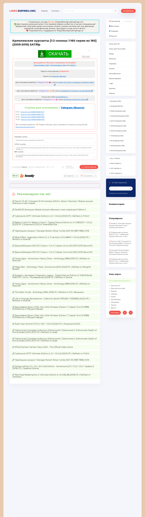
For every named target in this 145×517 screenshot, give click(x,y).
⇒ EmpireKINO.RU (116, 106)
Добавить (70, 167)
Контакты (55, 11)
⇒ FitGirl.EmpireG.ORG (117, 111)
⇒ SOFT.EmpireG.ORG (117, 121)
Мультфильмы (115, 73)
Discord (113, 36)
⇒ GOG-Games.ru (115, 173)
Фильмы (112, 59)
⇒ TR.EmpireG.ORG (116, 136)
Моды (111, 54)
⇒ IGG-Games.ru (115, 168)
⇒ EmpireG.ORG (115, 101)
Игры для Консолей (117, 49)
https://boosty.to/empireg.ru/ (69, 22)
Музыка (112, 88)
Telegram (114, 31)
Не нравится (90, 176)
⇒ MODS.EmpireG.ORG (117, 126)
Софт (111, 83)
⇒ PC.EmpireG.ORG (116, 141)
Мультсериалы (115, 78)
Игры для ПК (114, 44)
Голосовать (115, 313)
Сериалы (24, 167)
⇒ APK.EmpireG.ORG (117, 146)
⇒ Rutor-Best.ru (115, 163)
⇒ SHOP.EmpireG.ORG (117, 151)
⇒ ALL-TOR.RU (114, 158)
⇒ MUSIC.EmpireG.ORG (118, 131)
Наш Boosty (115, 21)
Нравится (72, 176)
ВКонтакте (114, 26)
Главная (44, 11)
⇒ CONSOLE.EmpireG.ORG (119, 116)
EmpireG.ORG (22, 10)
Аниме (112, 69)
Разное (112, 93)
